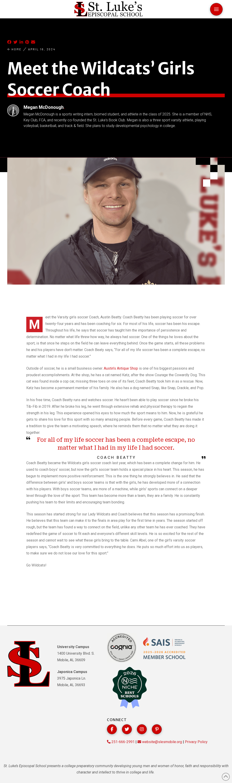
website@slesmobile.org (161, 742)
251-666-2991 (123, 742)
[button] (216, 9)
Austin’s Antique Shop (121, 368)
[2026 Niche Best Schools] (129, 688)
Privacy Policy (196, 742)
